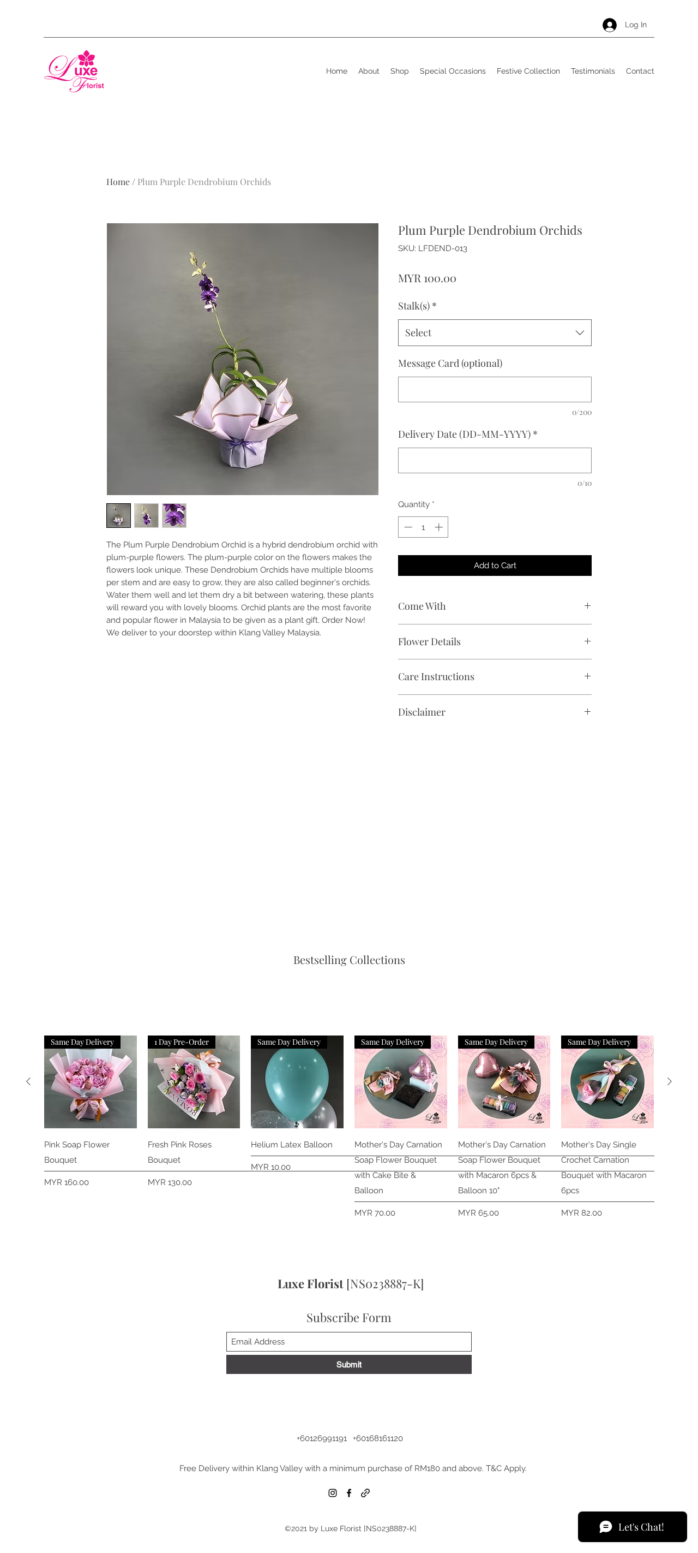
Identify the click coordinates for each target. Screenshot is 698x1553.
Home (118, 181)
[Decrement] (407, 527)
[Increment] (439, 527)
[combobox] (495, 333)
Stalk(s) (417, 305)
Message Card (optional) (450, 363)
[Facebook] (349, 1492)
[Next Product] (669, 1081)
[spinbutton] (423, 527)
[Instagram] (332, 1492)
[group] (349, 1127)
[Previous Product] (28, 1081)
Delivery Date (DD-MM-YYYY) (468, 434)
